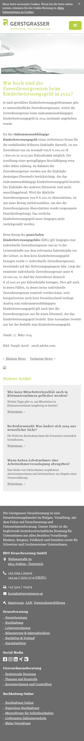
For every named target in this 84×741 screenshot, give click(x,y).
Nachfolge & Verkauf (19, 638)
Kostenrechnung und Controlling (28, 684)
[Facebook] (5, 659)
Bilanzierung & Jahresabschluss (27, 633)
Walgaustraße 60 (20, 559)
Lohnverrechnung (17, 628)
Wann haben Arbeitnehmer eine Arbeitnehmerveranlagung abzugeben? (38, 462)
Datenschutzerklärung (49, 602)
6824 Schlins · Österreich (25, 564)
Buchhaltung (13, 622)
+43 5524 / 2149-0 (20, 573)
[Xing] (21, 659)
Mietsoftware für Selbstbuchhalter (29, 713)
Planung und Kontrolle (21, 679)
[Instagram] (10, 659)
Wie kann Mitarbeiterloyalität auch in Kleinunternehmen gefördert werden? (37, 393)
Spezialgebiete (15, 643)
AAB (28, 602)
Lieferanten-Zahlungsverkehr (25, 718)
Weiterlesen (15, 411)
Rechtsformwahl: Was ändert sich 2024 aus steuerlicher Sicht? (41, 427)
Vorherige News (41, 358)
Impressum (16, 602)
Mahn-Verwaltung (17, 723)
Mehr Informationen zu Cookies (33, 10)
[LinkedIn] (16, 659)
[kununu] (26, 659)
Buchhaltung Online (19, 702)
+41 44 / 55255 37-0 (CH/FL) (27, 577)
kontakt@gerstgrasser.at (25, 593)
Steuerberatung (15, 617)
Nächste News (16, 358)
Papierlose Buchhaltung (21, 708)
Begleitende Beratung (20, 674)
